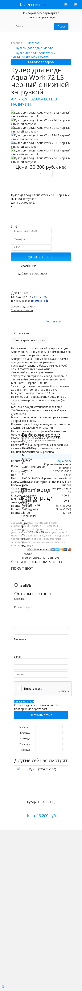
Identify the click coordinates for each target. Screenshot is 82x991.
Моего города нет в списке (40, 557)
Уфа (24, 538)
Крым (25, 508)
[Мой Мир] (65, 549)
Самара (27, 470)
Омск (25, 523)
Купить (41, 185)
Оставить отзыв (41, 715)
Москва (27, 459)
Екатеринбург (31, 489)
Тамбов (27, 554)
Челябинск (29, 516)
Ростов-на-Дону (33, 531)
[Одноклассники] (61, 549)
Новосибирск (31, 478)
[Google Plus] (69, 549)
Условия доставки (23, 306)
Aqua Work (64, 461)
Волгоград (29, 447)
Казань (27, 497)
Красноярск (30, 501)
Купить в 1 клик (41, 256)
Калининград (31, 504)
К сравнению (27, 266)
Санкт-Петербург (34, 466)
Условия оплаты (22, 310)
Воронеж (28, 451)
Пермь (26, 546)
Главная (16, 43)
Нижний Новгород (35, 482)
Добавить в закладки (32, 273)
